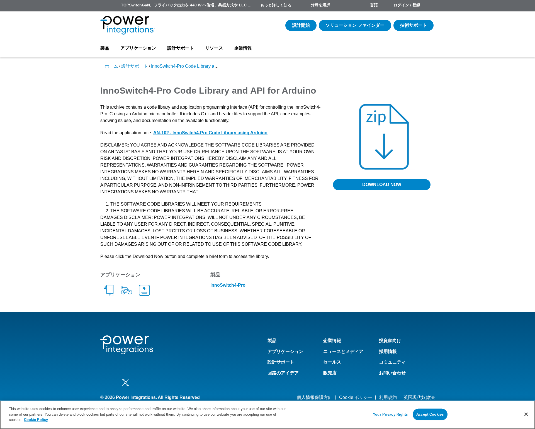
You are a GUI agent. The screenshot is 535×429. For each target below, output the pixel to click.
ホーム (111, 66)
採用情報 (388, 351)
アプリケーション (138, 48)
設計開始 (301, 25)
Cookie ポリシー (355, 397)
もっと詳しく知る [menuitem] (275, 5)
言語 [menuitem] (374, 5)
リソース (214, 48)
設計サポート (180, 48)
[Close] (526, 414)
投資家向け (390, 340)
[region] (267, 415)
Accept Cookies (430, 414)
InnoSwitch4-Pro (227, 285)
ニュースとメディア (343, 351)
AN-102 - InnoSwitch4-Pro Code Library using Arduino (210, 132)
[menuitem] (430, 6)
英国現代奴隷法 (419, 397)
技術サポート (413, 25)
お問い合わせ (392, 372)
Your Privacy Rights (390, 414)
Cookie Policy (36, 420)
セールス (332, 362)
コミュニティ (392, 362)
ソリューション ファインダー (355, 25)
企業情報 (243, 48)
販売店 (330, 372)
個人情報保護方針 (314, 397)
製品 (104, 48)
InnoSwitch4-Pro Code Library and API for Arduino (200, 66)
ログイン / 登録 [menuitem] (406, 5)
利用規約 (388, 397)
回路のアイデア (283, 372)
